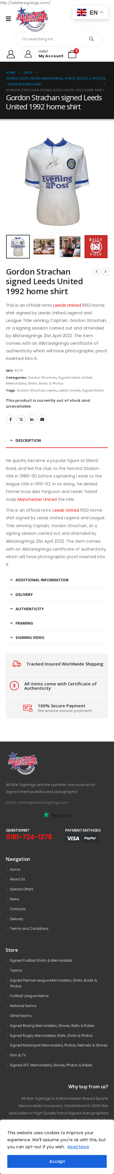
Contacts (18, 909)
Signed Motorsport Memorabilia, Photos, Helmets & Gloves (59, 1045)
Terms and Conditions (29, 928)
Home (15, 869)
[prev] (97, 272)
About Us (17, 879)
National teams (23, 1006)
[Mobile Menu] (10, 19)
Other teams (21, 1015)
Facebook (10, 419)
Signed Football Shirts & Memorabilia (41, 960)
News (14, 899)
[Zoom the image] (35, 754)
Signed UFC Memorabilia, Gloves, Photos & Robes (51, 1065)
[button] (13, 181)
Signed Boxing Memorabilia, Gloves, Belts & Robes (52, 1025)
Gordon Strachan (42, 377)
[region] (57, 1147)
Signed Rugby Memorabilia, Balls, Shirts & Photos (51, 1035)
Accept (57, 1161)
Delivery (16, 919)
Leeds (52, 390)
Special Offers (21, 889)
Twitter (21, 419)
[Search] (91, 39)
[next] (105, 272)
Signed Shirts (93, 390)
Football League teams (29, 996)
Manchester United (37, 499)
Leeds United (67, 305)
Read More (78, 1147)
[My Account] (11, 54)
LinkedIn (32, 419)
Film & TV (18, 1055)
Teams (16, 970)
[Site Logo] (32, 19)
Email (42, 419)
